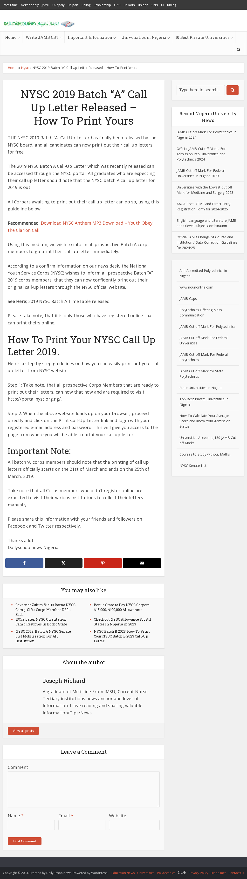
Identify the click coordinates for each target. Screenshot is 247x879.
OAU (117, 5)
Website (117, 816)
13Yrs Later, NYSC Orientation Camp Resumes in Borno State (41, 621)
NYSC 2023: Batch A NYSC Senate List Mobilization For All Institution (43, 636)
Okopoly (58, 5)
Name (16, 816)
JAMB (45, 5)
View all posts (23, 730)
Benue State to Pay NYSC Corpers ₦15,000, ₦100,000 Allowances (122, 607)
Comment (18, 767)
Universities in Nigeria (143, 37)
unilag (86, 5)
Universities (146, 873)
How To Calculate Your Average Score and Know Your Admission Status (204, 421)
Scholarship (102, 5)
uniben (143, 5)
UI (162, 5)
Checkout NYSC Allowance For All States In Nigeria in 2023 (122, 621)
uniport (73, 5)
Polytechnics (166, 873)
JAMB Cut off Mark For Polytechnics (207, 326)
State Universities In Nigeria (200, 387)
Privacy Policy (198, 873)
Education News (123, 873)
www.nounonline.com (196, 287)
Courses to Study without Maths (204, 454)
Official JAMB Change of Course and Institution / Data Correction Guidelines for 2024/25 (207, 242)
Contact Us (236, 873)
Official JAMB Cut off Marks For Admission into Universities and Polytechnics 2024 (201, 153)
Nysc (25, 67)
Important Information (90, 37)
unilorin (129, 5)
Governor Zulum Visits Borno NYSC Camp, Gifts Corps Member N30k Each (45, 610)
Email (65, 816)
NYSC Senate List (192, 465)
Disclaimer (218, 873)
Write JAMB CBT (42, 37)
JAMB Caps (188, 298)
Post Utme (10, 5)
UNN (154, 5)
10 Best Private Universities (202, 37)
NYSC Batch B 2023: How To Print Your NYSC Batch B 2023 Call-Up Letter (122, 636)
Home (10, 37)
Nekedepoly (30, 5)
